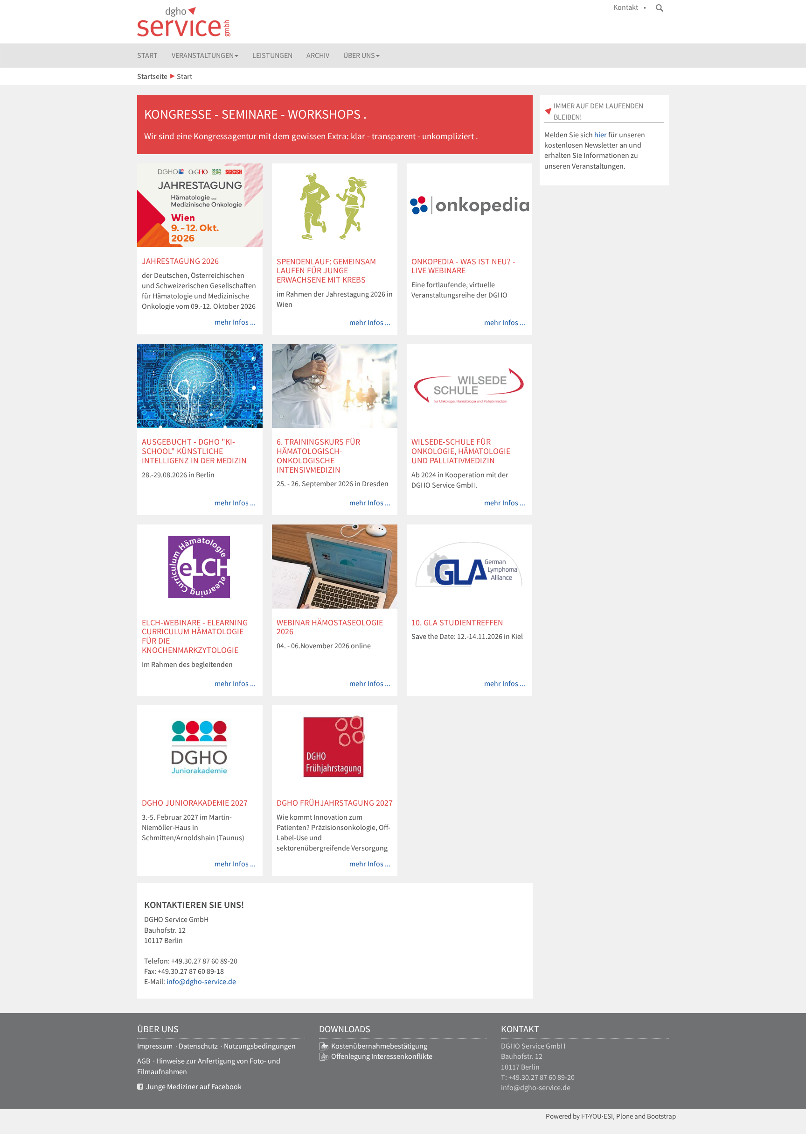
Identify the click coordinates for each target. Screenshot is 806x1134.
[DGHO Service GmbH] (183, 21)
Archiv (317, 55)
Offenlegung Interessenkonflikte (381, 1056)
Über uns (359, 55)
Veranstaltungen (203, 55)
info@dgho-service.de (201, 981)
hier (600, 134)
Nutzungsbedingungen (260, 1046)
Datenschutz (198, 1046)
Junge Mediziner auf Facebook (192, 1086)
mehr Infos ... (235, 322)
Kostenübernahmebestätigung (379, 1046)
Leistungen (272, 55)
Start (147, 55)
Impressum (155, 1046)
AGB (143, 1060)
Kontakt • (629, 7)
